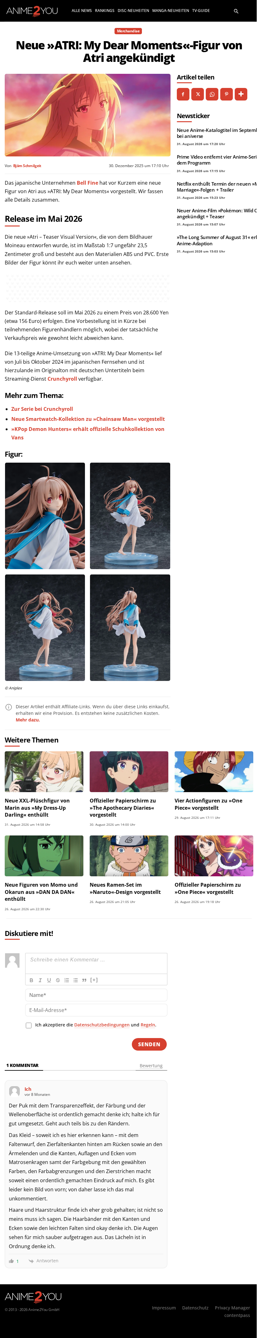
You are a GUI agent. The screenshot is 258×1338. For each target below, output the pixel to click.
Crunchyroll (62, 378)
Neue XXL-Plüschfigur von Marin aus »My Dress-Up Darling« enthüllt (37, 807)
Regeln (148, 1025)
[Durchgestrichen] (57, 980)
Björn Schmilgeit (27, 165)
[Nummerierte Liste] (66, 980)
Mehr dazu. (28, 720)
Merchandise (128, 31)
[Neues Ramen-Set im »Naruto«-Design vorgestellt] (129, 855)
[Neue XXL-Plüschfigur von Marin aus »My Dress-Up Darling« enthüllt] (44, 771)
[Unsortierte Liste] (75, 980)
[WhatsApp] (212, 94)
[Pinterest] (226, 94)
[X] (197, 94)
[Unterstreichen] (49, 980)
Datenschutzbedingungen (102, 1025)
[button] (236, 10)
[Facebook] (183, 94)
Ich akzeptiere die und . (95, 1025)
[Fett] (31, 980)
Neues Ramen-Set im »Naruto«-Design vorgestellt (125, 888)
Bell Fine (87, 182)
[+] (94, 979)
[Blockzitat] (84, 980)
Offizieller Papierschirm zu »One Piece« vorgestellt (208, 888)
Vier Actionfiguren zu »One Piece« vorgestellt (208, 804)
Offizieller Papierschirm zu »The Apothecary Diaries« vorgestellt (123, 807)
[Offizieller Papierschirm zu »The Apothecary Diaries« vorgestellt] (129, 771)
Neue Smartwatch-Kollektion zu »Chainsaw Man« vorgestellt (88, 419)
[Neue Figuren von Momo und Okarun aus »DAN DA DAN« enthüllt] (44, 855)
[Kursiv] (40, 980)
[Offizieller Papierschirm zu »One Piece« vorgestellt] (214, 855)
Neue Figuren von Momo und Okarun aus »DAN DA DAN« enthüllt (41, 891)
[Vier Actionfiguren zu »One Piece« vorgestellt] (214, 771)
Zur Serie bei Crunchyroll (42, 408)
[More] (241, 94)
